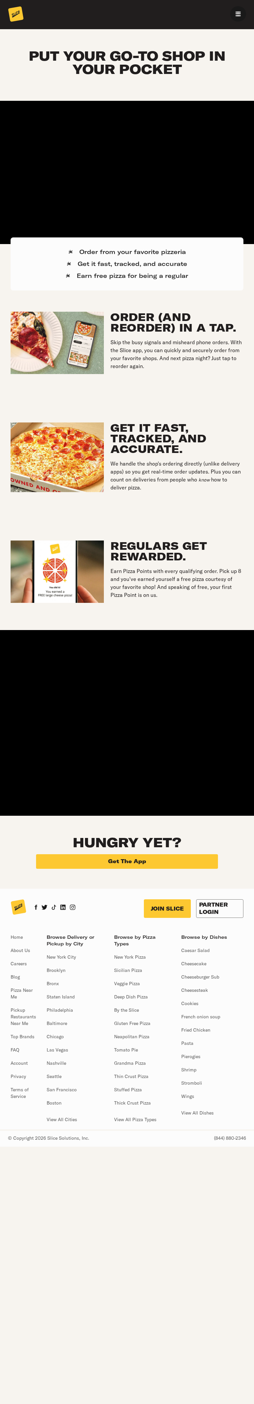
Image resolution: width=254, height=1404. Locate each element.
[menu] (238, 14)
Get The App (127, 861)
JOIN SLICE (167, 908)
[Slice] (16, 14)
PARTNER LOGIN (213, 908)
